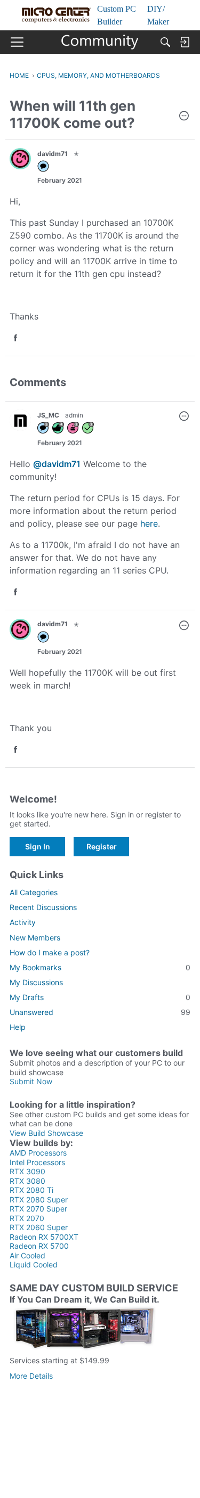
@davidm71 (57, 464)
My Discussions (36, 982)
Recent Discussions (43, 907)
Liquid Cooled (34, 1264)
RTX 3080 (27, 1180)
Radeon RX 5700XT (44, 1236)
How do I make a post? (50, 952)
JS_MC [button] (48, 415)
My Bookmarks (100, 967)
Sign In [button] (37, 846)
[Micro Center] (100, 42)
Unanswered (100, 1012)
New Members (35, 937)
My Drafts (100, 997)
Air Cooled (27, 1255)
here (149, 523)
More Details (31, 1375)
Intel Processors (37, 1162)
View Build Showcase (46, 1132)
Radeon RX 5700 (39, 1245)
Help (18, 1027)
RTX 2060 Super (39, 1227)
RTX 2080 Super (39, 1199)
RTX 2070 (27, 1218)
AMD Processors (38, 1152)
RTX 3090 (27, 1171)
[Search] (165, 42)
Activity (23, 922)
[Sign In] (184, 42)
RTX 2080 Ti (31, 1189)
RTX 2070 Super (38, 1208)
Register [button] (101, 846)
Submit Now (31, 1081)
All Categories (34, 892)
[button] (184, 117)
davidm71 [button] (52, 154)
